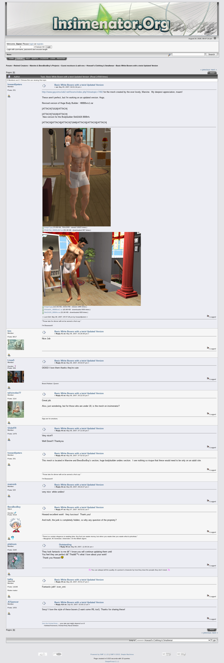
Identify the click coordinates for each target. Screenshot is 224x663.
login (31, 44)
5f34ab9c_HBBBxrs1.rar (53, 309)
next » (214, 69)
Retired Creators (21, 66)
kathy (10, 579)
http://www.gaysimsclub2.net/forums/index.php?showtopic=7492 (72, 92)
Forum (19, 58)
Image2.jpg (48, 307)
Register (61, 58)
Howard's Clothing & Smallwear (100, 66)
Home (11, 58)
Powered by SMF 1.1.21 (100, 654)
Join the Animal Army (50, 623)
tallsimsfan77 (14, 393)
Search (35, 58)
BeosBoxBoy (14, 507)
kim (9, 331)
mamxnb (12, 484)
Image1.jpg (48, 227)
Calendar (44, 58)
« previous (205, 69)
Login (52, 58)
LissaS (11, 360)
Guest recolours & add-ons (73, 66)
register (40, 44)
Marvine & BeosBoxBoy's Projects (44, 66)
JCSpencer (13, 602)
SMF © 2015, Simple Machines (122, 654)
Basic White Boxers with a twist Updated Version (137, 66)
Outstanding (65, 544)
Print (212, 73)
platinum (12, 544)
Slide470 (12, 428)
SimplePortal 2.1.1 (112, 661)
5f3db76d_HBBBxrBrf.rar (53, 230)
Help (28, 58)
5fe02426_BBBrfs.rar (52, 312)
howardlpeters (15, 84)
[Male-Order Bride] (13, 539)
